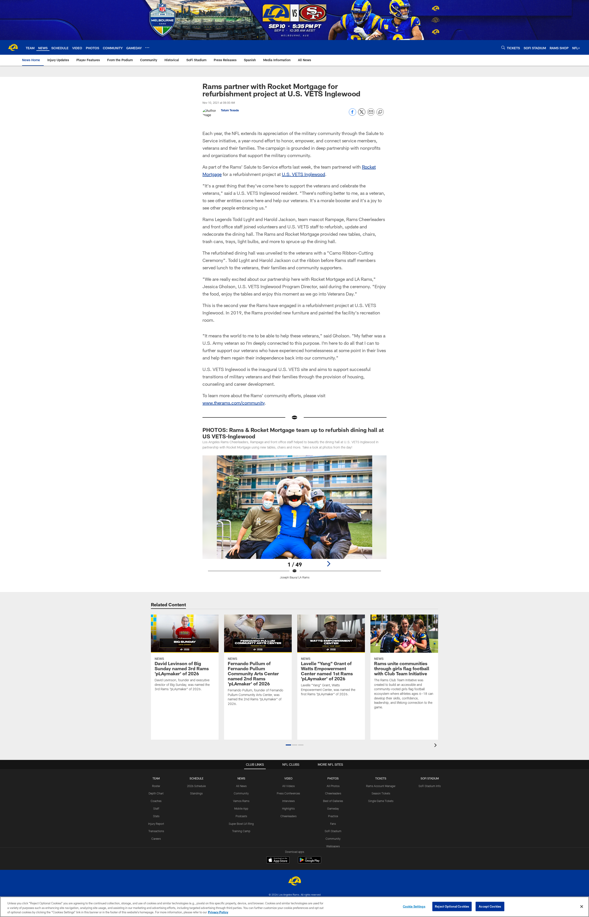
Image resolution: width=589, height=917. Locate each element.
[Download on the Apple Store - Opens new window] (278, 860)
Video (288, 778)
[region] (294, 907)
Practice (333, 816)
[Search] (503, 47)
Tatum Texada (230, 110)
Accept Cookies (490, 906)
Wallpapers (333, 846)
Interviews (288, 800)
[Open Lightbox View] (294, 520)
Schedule (196, 778)
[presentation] (436, 745)
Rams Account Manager (381, 786)
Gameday (333, 808)
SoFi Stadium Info (430, 786)
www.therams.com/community (233, 402)
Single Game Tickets (380, 800)
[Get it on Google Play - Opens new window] (309, 862)
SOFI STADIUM (430, 778)
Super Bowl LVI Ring (241, 823)
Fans (333, 823)
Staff (156, 808)
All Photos (333, 786)
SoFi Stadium (333, 831)
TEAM (156, 778)
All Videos (288, 786)
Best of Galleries (333, 800)
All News (241, 786)
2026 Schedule (196, 786)
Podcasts (241, 816)
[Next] (328, 563)
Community (241, 793)
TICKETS (380, 778)
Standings (196, 793)
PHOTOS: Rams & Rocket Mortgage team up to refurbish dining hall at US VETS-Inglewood (293, 433)
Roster (156, 786)
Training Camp (241, 831)
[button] (288, 745)
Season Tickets (381, 793)
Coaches (156, 800)
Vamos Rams (241, 800)
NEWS (241, 778)
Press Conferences (288, 793)
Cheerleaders (288, 816)
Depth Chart (156, 793)
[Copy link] (380, 112)
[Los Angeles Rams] (294, 881)
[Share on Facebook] (352, 114)
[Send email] (371, 114)
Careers (156, 838)
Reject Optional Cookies (452, 906)
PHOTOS (333, 778)
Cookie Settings (414, 906)
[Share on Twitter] (361, 114)
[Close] (582, 906)
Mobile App (241, 808)
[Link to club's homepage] (12, 47)
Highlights (288, 808)
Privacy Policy (218, 912)
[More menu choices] (147, 47)
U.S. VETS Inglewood (303, 174)
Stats (156, 816)
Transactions (156, 831)
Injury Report (156, 823)
